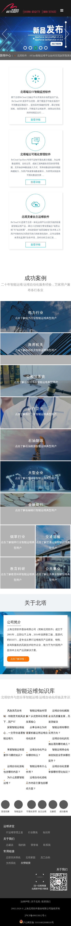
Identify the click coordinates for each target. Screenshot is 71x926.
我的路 (22, 845)
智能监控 (18, 811)
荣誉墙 (34, 845)
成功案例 (63, 811)
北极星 (53, 811)
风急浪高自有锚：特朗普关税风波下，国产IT (14, 716)
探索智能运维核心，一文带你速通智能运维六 (14, 733)
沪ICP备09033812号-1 (35, 915)
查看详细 (35, 119)
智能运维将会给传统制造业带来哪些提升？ (59, 755)
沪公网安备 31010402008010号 (38, 922)
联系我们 (46, 901)
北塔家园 (30, 857)
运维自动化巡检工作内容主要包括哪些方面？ (37, 783)
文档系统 (11, 863)
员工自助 (45, 857)
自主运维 (42, 811)
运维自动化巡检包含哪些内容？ (13, 769)
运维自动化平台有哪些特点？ (36, 752)
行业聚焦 (33, 832)
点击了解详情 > (18, 659)
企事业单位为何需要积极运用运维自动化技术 (37, 733)
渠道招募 (5, 811)
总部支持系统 (13, 857)
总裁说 (9, 845)
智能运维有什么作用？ (36, 769)
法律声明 (25, 901)
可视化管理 (31, 811)
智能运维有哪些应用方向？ (58, 730)
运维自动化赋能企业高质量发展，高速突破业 (59, 716)
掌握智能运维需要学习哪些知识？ (13, 752)
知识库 (46, 832)
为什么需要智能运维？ (13, 780)
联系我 (46, 845)
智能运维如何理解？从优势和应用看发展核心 (37, 716)
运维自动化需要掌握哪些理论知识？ (59, 769)
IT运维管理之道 (14, 832)
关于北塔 (35, 901)
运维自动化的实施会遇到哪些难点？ (59, 741)
